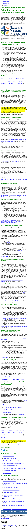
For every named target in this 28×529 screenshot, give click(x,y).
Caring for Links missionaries (10, 465)
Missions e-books (21, 195)
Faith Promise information (9, 470)
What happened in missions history (18, 326)
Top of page (4, 511)
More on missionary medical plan (8, 220)
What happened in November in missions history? (12, 379)
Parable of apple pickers (6, 376)
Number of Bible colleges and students (10, 280)
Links (23, 292)
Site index (5, 5)
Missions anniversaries (11, 222)
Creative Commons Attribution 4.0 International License (12, 524)
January (2, 78)
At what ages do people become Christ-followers (15, 509)
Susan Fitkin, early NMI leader (10, 458)
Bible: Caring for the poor (9, 409)
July (14, 81)
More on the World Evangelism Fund (9, 179)
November (19, 83)
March (17, 78)
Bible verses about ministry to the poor (12, 498)
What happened (11, 141)
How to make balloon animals (10, 487)
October (11, 83)
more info (20, 250)
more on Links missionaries (7, 300)
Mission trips (4, 141)
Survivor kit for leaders (8, 456)
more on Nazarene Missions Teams (17, 139)
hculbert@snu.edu (18, 444)
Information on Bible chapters (10, 492)
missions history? (22, 414)
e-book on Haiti (7, 412)
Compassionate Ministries (9, 318)
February (10, 78)
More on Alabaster (5, 161)
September (3, 83)
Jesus (8, 242)
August (20, 81)
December (3, 85)
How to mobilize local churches (8, 195)
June (8, 81)
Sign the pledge (7, 473)
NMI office (24, 400)
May (3, 81)
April (23, 78)
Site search (6, 3)
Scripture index (23, 511)
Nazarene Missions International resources (13, 463)
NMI (4, 313)
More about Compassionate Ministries (12, 407)
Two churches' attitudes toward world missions (14, 468)
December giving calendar (9, 404)
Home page (6, 1)
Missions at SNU (13, 511)
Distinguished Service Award (7, 221)
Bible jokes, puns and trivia (9, 481)
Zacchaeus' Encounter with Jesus (11, 490)
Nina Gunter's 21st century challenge (12, 460)
